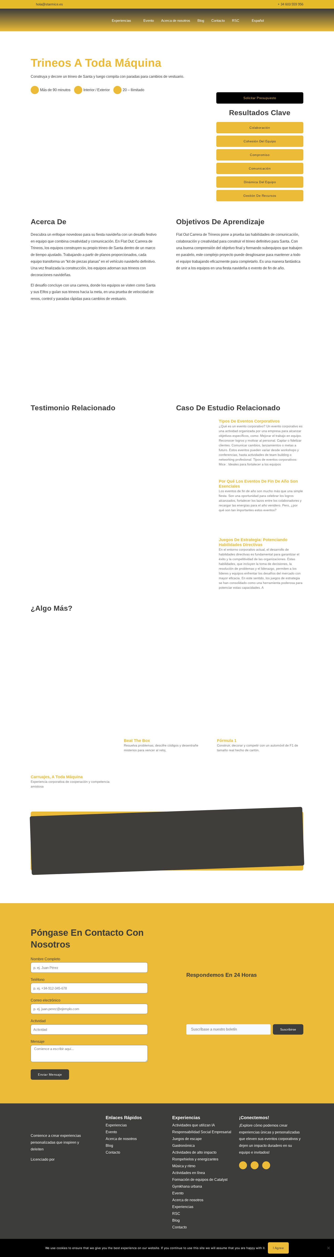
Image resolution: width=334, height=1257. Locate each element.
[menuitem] (258, 21)
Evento (111, 1132)
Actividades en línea (188, 1173)
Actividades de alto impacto (194, 1152)
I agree (278, 1248)
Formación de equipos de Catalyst (199, 1180)
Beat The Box (137, 740)
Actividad (38, 1021)
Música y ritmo (183, 1166)
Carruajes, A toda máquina (57, 777)
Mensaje (38, 1041)
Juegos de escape (187, 1139)
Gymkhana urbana (187, 1186)
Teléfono (38, 980)
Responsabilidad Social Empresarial (201, 1132)
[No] (328, 1248)
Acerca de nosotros (121, 1139)
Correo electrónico (45, 1000)
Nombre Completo (45, 959)
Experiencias (116, 1125)
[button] (259, 127)
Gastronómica (183, 1146)
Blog (109, 1146)
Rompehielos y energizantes (195, 1159)
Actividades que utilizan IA (193, 1125)
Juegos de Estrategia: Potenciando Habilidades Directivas (253, 542)
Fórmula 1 (227, 740)
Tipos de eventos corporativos (249, 421)
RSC (176, 1214)
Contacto (113, 1152)
